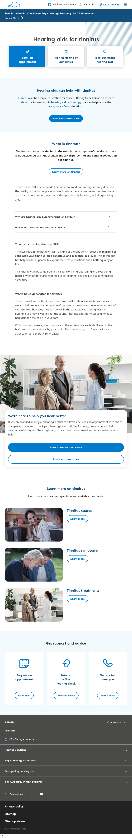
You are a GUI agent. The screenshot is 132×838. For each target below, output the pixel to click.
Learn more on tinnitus (66, 172)
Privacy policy (14, 806)
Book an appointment (27, 59)
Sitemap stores (15, 821)
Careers (9, 722)
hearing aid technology (66, 102)
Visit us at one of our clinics (66, 59)
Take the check (66, 695)
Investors (10, 730)
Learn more (77, 519)
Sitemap (10, 814)
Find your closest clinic (66, 118)
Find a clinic (108, 695)
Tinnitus (23, 25)
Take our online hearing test (104, 59)
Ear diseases (10, 25)
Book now (24, 695)
